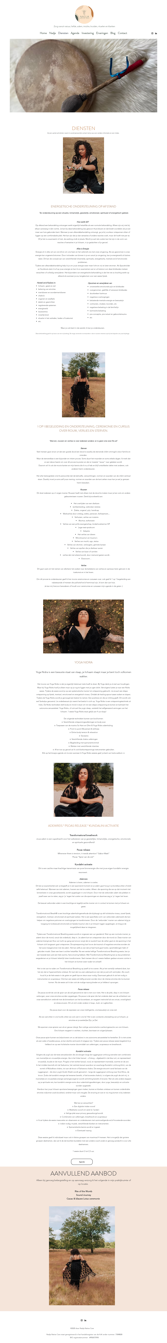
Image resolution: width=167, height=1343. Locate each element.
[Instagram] (152, 33)
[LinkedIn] (156, 33)
